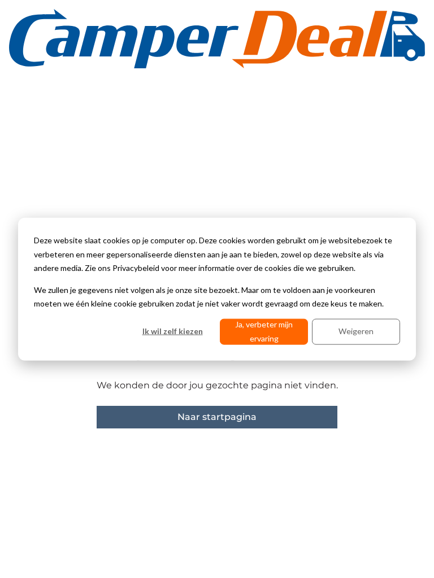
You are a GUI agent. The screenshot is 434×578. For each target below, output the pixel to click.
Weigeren (356, 331)
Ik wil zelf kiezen (172, 331)
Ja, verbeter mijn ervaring (264, 331)
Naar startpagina (217, 416)
